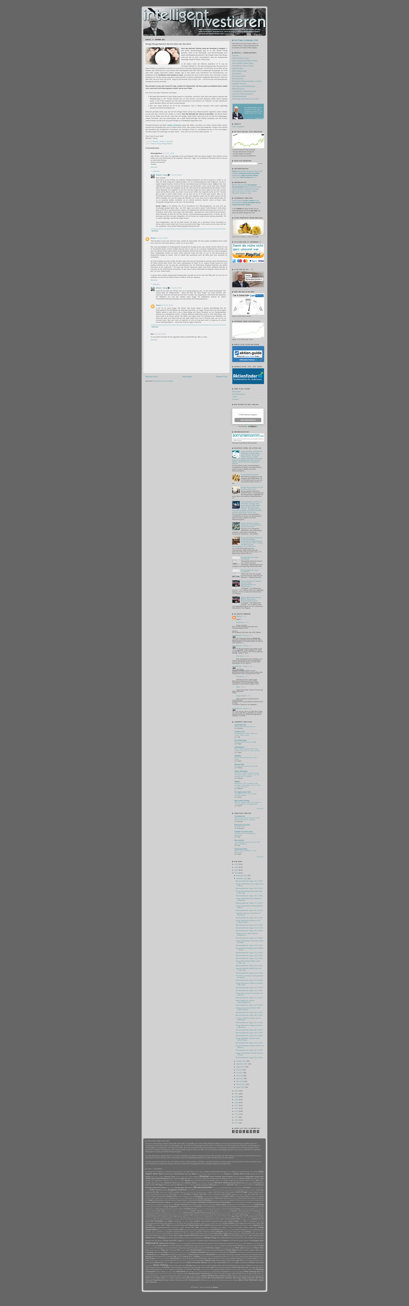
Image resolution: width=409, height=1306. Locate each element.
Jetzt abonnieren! (248, 420)
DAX (257, 1198)
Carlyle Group (163, 1192)
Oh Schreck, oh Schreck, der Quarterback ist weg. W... (249, 976)
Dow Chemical (256, 1202)
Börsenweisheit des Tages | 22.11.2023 (249, 931)
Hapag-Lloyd (190, 1217)
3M (154, 1172)
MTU (196, 1240)
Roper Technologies (228, 1254)
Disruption (193, 1202)
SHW (147, 1260)
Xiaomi (231, 1280)
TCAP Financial (150, 1267)
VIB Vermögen (226, 1274)
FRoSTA (205, 1211)
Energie (165, 1206)
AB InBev (183, 1171)
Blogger (215, 1287)
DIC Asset (186, 1202)
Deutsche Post (259, 1200)
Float (227, 1209)
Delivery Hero (163, 1200)
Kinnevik (239, 1227)
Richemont (158, 1254)
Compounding (197, 1196)
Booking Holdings (243, 1185)
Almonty (227, 1174)
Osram (212, 1245)
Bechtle (158, 1183)
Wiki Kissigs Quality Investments (244, 1278)
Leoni (234, 1232)
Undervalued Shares (240, 849)
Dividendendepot (225, 1202)
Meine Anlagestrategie (239, 71)
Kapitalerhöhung (150, 1227)
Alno (231, 1174)
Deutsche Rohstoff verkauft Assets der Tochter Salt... (248, 969)
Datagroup (226, 1198)
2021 (237, 1094)
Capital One (241, 1190)
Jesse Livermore (248, 1223)
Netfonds (195, 1243)
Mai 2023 (239, 1076)
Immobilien (158, 1221)
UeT (187, 1272)
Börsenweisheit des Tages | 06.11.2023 (249, 1030)
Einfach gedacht (237, 200)
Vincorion (245, 1274)
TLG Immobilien (178, 1269)
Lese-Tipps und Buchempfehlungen (243, 86)
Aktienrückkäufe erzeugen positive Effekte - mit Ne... (249, 949)
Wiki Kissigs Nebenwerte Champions (220, 1278)
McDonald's (238, 1235)
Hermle (147, 1219)
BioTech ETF (186, 1185)
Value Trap (260, 1272)
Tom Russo (196, 1269)
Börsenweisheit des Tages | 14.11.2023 (249, 980)
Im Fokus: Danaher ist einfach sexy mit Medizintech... (248, 1019)
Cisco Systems (226, 1194)
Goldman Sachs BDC (209, 1215)
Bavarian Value (239, 764)
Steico (225, 1262)
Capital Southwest (250, 1190)
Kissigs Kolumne (162, 1229)
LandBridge (255, 1230)
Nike (259, 1243)
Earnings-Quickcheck (181, 1204)
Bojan (238, 687)
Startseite (187, 376)
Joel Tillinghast (157, 1225)
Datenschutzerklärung (239, 96)
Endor (161, 1206)
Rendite (232, 1252)
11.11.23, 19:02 (176, 175)
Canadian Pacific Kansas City (219, 1190)
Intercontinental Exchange (209, 1221)
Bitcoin (193, 1185)
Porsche (187, 1250)
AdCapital (224, 1172)
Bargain (187, 1180)
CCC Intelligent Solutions (200, 1192)
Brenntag (233, 1187)
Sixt (155, 1260)
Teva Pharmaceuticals (225, 1267)
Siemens (151, 1260)
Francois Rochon (150, 1211)
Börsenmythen (171, 1187)
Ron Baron (218, 1254)
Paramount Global (231, 1246)
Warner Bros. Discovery (194, 1276)
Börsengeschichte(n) (239, 76)
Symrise (237, 1265)
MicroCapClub (239, 840)
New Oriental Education (226, 1243)
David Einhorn (234, 1198)
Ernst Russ (198, 1206)
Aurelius (247, 1178)
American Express (159, 1176)
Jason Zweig (168, 1223)
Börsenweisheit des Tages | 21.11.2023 (249, 938)
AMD (152, 1176)
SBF (175, 1256)
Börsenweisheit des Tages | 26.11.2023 (249, 910)
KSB (236, 1230)
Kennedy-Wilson (204, 1227)
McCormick (231, 1235)
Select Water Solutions (252, 1256)
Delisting (156, 1200)
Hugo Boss (244, 1219)
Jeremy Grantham (228, 1223)
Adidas (229, 1171)
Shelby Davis (211, 1258)
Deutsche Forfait (235, 1200)
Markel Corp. (157, 1235)
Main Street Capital (221, 1234)
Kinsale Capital (248, 1227)
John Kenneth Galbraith (178, 1225)
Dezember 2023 (242, 875)
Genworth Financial (200, 1213)
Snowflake (189, 1260)
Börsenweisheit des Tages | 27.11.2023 (249, 903)
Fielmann (181, 1209)
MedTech (154, 1238)
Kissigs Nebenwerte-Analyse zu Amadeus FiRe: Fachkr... (249, 984)
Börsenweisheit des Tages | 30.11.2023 (249, 881)
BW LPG (189, 1190)
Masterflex (201, 1235)
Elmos (235, 1204)
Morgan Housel (168, 1240)
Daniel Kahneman (209, 1198)
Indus (165, 1221)
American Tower (169, 1177)
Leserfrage (247, 1232)
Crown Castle (155, 1198)
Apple (182, 1178)
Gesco (218, 1213)
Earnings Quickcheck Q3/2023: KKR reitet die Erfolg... (248, 1009)
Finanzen (153, 144)
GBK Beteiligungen (255, 1211)
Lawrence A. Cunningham (165, 1232)
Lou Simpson (175, 1234)
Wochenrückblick (194, 1280)
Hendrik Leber (227, 1217)
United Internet (216, 1272)
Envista (180, 1206)
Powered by (242, 426)
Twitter (234, 397)
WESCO (167, 1278)
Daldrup (195, 1198)
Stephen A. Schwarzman (242, 1262)
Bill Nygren (159, 1185)
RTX (242, 1254)
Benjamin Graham (191, 1183)
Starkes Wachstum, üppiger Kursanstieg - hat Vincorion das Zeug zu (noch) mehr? (251, 525)
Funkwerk (234, 1211)
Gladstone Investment (156, 1215)
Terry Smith (210, 1267)
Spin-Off (239, 1260)
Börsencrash (259, 1185)
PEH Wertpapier (159, 1248)
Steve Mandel (259, 1262)
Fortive (252, 1209)
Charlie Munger (241, 1192)
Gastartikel (245, 1211)
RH (146, 1254)
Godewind (186, 1215)
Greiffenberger (259, 1215)
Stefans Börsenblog (240, 771)
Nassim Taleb (248, 1241)
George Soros (211, 1213)
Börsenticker (189, 1187)
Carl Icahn (155, 1192)
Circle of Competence (214, 1194)
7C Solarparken (168, 1172)
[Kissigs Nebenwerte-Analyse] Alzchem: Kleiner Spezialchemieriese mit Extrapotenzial (251, 583)
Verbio (161, 1273)
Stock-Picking (160, 1265)
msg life (192, 1241)
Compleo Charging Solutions (185, 1196)
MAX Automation (218, 1235)
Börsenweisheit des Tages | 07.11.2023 (249, 1022)
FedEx (152, 1209)
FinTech (194, 1209)
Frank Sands (161, 1211)
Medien (148, 1237)
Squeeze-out (158, 1262)
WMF (186, 1280)
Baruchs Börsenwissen (239, 185)
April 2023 (240, 1078)
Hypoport (255, 1219)
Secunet (241, 1256)
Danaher (200, 1198)
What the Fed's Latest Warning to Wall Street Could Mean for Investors (246, 819)
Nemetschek (179, 1243)
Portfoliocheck (196, 1250)
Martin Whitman (174, 1235)
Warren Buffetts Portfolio (223, 1276)
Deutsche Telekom (164, 1202)
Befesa (162, 1183)
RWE (152, 1256)
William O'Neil (173, 1280)
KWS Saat (249, 1229)
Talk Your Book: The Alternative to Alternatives (245, 834)
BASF (217, 1180)
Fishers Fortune (221, 1209)
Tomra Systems (205, 1269)
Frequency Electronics (183, 1211)
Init (183, 1221)
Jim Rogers (257, 1223)
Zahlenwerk (253, 1280)
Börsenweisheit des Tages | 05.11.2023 (249, 1033)
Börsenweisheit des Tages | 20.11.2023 (249, 945)
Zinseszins (153, 1282)
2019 (237, 1100)
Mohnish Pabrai (253, 1238)
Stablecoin (166, 1262)
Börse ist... (251, 1185)
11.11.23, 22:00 (162, 238)
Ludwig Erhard (194, 1234)
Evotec (234, 1206)
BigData (251, 1183)
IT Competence (252, 1221)
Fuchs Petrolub (223, 1211)
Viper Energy (252, 1274)
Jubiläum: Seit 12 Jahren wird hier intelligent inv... (247, 934)
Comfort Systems (150, 1196)
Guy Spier (170, 1217)
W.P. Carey (159, 1276)
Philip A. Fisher (259, 1248)
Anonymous (240, 622)
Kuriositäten (242, 1230)
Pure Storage (171, 1252)
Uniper (209, 1271)
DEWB (176, 1202)
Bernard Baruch (236, 1183)
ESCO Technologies (209, 1206)
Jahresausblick (149, 1223)
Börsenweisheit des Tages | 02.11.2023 (249, 1050)
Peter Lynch (239, 1247)
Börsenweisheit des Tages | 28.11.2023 (249, 896)
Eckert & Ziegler (197, 1204)
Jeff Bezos (196, 1223)
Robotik (186, 1254)
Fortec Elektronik (245, 1209)
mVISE (231, 1241)
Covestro (147, 1198)
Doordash (249, 1202)
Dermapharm (172, 1200)
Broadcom (239, 1188)
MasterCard (194, 1235)
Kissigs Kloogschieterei (164, 144)
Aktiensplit (188, 1174)
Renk (237, 1252)
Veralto (157, 1273)
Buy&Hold (182, 1189)
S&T (156, 1256)
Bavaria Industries (239, 1180)
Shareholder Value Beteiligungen (197, 1258)
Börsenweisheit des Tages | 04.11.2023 (249, 1035)
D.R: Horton (181, 1198)
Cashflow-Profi (239, 732)
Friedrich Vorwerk (196, 1211)
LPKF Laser (186, 1233)
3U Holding (158, 1172)
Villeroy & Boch (237, 1274)
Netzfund (201, 1243)
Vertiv (211, 1274)
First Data (208, 1209)
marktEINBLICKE (240, 725)
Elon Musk (241, 1204)
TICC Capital (169, 1269)
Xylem (236, 1280)
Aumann (242, 1178)
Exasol (238, 1206)
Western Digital (174, 1278)
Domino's (243, 1202)
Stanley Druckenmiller (193, 1262)
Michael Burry (199, 1238)
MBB (225, 1235)
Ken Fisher (195, 1227)
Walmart (166, 1276)
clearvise (234, 1194)
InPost (186, 1221)
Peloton (167, 1248)
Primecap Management (218, 1250)
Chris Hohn (180, 1194)
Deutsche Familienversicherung (220, 1200)
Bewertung (245, 1183)
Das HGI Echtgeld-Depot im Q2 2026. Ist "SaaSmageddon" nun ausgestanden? (247, 803)
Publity (165, 1252)
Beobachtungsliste (238, 89)
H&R (174, 1217)
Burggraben (250, 171)
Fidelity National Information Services (166, 1209)
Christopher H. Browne (191, 1194)
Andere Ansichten (215, 1177)
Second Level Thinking (233, 1256)
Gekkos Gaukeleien (177, 1213)
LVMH (201, 1234)
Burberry (165, 1190)
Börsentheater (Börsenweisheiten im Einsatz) (246, 81)
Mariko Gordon (250, 1234)
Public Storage (158, 1252)
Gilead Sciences (245, 1213)
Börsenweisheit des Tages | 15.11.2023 (249, 973)
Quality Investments (174, 125)
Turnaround (236, 177)
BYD (193, 1190)
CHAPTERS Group (218, 1192)
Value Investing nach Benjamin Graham (244, 61)
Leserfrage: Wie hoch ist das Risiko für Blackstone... (248, 914)
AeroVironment (245, 1172)
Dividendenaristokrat (213, 1202)
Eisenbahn (230, 1204)
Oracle (201, 1246)
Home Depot (176, 1219)
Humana (249, 1219)
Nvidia (160, 1245)
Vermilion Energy (182, 1274)
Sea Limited (222, 1256)
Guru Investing (162, 1217)
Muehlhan (201, 1241)
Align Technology (202, 1174)
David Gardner (242, 1198)
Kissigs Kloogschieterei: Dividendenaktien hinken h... (249, 906)
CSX (160, 1198)
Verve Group (218, 1274)
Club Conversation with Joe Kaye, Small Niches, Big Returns (247, 843)
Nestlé (185, 1243)
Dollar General (235, 1202)
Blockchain (224, 1185)
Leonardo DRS (228, 1231)
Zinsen (147, 1282)
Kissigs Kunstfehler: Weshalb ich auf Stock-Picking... (247, 1039)
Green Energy (243, 1215)
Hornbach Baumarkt (192, 1219)
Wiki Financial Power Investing (196, 1278)
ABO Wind (190, 1172)
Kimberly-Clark (232, 1227)
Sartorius (170, 1256)
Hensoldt (250, 1217)
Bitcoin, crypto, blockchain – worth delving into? (245, 851)
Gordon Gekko (221, 1215)
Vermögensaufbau (194, 1274)
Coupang (261, 1196)
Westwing (183, 1278)
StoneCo (171, 1265)
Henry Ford (235, 1217)
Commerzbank (161, 1196)
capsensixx (148, 1192)
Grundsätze (243, 173)
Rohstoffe (211, 1254)
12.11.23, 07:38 (160, 334)
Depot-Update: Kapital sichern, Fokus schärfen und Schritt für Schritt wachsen (247, 750)
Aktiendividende (169, 1174)
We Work (153, 1278)
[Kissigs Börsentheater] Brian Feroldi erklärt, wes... (248, 962)
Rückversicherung (258, 1254)
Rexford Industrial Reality (257, 1252)
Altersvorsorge (244, 1174)
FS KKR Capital (213, 1211)
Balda (156, 1180)
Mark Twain (148, 1235)
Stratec (183, 1265)
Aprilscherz (188, 1178)
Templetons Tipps (245, 193)
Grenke (147, 1217)
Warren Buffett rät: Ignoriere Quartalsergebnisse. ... (245, 1001)
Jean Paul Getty (188, 1223)
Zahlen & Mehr (243, 1280)
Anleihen (148, 1178)
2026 (237, 864)
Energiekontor (173, 1206)
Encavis (157, 1206)
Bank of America (164, 1180)
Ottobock (217, 1245)
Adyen (238, 1171)
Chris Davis (172, 1194)
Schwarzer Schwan (206, 1256)
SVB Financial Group (228, 1265)
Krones (229, 1229)
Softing (218, 1260)
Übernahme (180, 1271)
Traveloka (250, 1269)
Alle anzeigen (260, 808)
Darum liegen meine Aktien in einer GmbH (245, 99)
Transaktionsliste (236, 1269)
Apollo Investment (174, 1178)
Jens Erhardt (219, 1223)
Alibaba (194, 1174)
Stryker (199, 1265)
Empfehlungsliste (150, 1206)
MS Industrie (185, 1240)
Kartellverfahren (175, 1227)
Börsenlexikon (236, 73)
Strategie (255, 175)
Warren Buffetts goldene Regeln (242, 63)
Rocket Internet (194, 1254)
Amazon (148, 1177)
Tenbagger (197, 1267)
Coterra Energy (254, 1196)
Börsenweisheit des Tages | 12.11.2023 (249, 990)
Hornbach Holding (204, 1219)
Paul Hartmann (254, 1246)
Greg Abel (251, 1215)
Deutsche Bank (192, 1200)
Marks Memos (165, 1235)
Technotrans (166, 1267)
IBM (151, 1221)
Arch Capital (195, 1178)
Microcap (219, 1238)
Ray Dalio (223, 1252)
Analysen (204, 1176)
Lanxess (153, 1231)
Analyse (234, 171)
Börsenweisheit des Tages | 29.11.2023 (249, 888)
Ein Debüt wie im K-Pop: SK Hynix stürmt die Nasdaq (245, 794)
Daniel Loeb (219, 1198)
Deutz (172, 1202)
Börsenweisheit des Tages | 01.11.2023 (249, 1057)
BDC (257, 1180)
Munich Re (219, 1241)
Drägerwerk (153, 1204)
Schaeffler (179, 1256)
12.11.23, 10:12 (167, 305)
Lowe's (181, 1233)
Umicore (196, 1271)
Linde (155, 1233)
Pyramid (184, 1252)
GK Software (253, 1213)
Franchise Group (259, 1209)
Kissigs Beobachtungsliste (249, 475)
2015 (237, 1111)
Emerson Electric (248, 1204)
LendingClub (219, 1232)
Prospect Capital (254, 1250)
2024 (237, 870)
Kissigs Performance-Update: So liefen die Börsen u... (250, 1046)
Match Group (209, 1235)
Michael (153, 238)
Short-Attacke (252, 1258)
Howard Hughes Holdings (222, 1219)
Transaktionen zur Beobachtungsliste (244, 91)
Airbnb (256, 1172)
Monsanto (154, 1241)
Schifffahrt (196, 1256)
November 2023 (242, 878)
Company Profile (171, 1196)
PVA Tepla (178, 1252)
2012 (237, 1120)
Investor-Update (248, 200)
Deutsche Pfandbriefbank (247, 1200)
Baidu (152, 1180)
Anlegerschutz (259, 1177)
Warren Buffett (208, 1275)
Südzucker (204, 1265)
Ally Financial (220, 1174)
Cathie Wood (189, 1192)
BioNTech (174, 1185)
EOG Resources (187, 1206)
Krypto (233, 1229)
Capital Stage (259, 1190)
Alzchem (252, 1174)
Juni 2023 (239, 1073)
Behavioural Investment (242, 825)
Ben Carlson (181, 1183)
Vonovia (147, 1276)
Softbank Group (210, 1260)
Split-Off (245, 1260)
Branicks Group (226, 1188)
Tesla (216, 1267)
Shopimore (245, 1258)
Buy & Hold (258, 171)
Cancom (230, 1190)
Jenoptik (213, 1223)
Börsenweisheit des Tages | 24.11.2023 (249, 925)
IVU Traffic (260, 1221)
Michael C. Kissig (161, 175)
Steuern (252, 1262)
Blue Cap (234, 1185)
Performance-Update (244, 205)
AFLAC (251, 1171)
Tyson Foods (168, 1271)
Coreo (220, 1196)
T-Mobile (248, 1265)
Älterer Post (221, 376)
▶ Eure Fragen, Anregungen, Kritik (245, 40)
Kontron (195, 1230)
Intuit (225, 1221)
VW (155, 1276)
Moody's (160, 1241)
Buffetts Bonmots (250, 187)
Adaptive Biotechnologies (212, 1172)
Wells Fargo (160, 1278)
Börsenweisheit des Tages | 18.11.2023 (249, 955)
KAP (262, 1225)
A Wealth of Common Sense (243, 832)
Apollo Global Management (160, 1178)
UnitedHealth (225, 1272)
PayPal (261, 1245)
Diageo (181, 1202)
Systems (242, 1265)
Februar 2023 (241, 1084)
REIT (227, 1252)
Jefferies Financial (205, 1223)
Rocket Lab (202, 1254)
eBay (190, 1204)
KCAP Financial (185, 1227)
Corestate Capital (228, 1196)
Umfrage (191, 1272)
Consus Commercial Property (211, 1196)
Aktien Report (158, 1173)
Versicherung (205, 1274)
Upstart (241, 1272)
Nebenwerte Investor (167, 1243)
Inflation (170, 1221)
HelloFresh (207, 1217)
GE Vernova (165, 1213)
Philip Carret (149, 1250)
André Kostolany (227, 1177)
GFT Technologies (234, 1213)
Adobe (234, 1172)
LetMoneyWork (239, 747)
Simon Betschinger (240, 740)
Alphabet (236, 1174)
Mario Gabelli (259, 1234)
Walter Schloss (181, 1276)
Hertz (151, 1219)
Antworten (154, 167)
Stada (171, 1262)
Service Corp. (159, 1258)
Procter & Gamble (242, 1250)
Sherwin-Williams (221, 1258)
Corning (236, 1196)
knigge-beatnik (241, 696)
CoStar (242, 1196)
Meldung (161, 1237)
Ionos (241, 1221)
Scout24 (216, 1256)
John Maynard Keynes (192, 1225)
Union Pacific (203, 1272)
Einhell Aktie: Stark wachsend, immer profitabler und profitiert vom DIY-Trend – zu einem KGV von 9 (247, 785)
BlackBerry (198, 1185)
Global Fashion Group (170, 1215)
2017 (237, 1105)
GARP (240, 1211)
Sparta (234, 1260)
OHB (184, 1245)
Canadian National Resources (203, 1190)
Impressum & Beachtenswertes (242, 94)
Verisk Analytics (167, 1273)
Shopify (238, 1258)
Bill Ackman (257, 1183)
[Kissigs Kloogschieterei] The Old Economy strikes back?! (252, 488)
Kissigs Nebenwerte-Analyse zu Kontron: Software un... (249, 1026)
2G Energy (148, 1172)
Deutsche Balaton (182, 1200)
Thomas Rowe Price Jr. (157, 1269)
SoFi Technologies (198, 1260)
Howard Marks (235, 1219)
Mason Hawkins (184, 1235)
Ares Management (211, 1178)
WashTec (235, 1276)
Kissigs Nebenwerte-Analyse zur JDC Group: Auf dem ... (248, 921)
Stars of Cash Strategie (215, 1262)
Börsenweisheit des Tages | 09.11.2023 (249, 1012)
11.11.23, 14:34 (168, 153)
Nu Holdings (153, 1245)
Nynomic (165, 1245)
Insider (191, 1221)
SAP (166, 1256)
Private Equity (231, 1250)
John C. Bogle (165, 1225)
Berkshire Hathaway (222, 1182)
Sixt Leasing (160, 1260)
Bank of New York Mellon (177, 1180)
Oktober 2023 (241, 1061)
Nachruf (235, 1241)
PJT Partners (172, 1250)
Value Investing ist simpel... (241, 58)
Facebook (235, 399)
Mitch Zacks (244, 1238)
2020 (237, 1097)
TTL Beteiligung (258, 1269)
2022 (237, 1091)
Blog (228, 1185)
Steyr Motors (149, 1265)
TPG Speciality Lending (217, 1269)
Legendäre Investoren (239, 84)
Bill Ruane (167, 1185)
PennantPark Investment (198, 1248)
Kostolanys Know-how (205, 1230)
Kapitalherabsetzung (163, 1227)
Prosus (261, 1250)
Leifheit (212, 1232)
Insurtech (197, 1221)
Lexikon (254, 1231)
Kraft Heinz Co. (217, 1229)
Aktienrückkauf (179, 1174)
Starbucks (204, 1262)
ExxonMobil (248, 1206)
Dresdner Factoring (162, 1204)
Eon (193, 1206)
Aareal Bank (177, 1172)
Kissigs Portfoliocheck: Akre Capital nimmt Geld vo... (250, 885)
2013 (237, 1117)
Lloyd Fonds (166, 1234)
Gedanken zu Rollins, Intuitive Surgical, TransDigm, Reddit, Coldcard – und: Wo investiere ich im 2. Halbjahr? (246, 774)
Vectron (152, 1274)
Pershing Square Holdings (227, 1248)
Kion (255, 1227)
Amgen (191, 1176)
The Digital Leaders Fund (242, 792)
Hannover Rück (181, 1217)
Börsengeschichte (151, 1187)
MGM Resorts (188, 1238)
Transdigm (244, 1269)
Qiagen (189, 1252)
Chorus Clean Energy (151, 1194)
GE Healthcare (156, 1213)
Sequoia (261, 1256)
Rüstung (148, 1256)
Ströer (194, 1265)
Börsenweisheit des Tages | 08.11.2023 (249, 1015)
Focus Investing (235, 1209)
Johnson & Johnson (217, 1225)
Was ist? (253, 177)
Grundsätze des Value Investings (243, 66)
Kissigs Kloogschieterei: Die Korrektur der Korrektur (249, 994)
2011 (237, 1123)
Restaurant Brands (244, 1252)
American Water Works (182, 1176)
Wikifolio (166, 1280)
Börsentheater (252, 185)
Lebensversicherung (179, 1232)
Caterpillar (182, 1192)
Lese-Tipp (240, 1232)
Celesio (210, 1192)
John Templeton (205, 1225)
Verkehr (175, 1273)
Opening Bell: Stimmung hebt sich (244, 726)
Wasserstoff (247, 1276)
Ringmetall (164, 1254)
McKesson (245, 1235)
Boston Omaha (217, 1187)
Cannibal (234, 1190)
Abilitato (237, 781)
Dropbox (171, 1204)
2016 (237, 1108)
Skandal (166, 1260)
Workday (208, 1280)
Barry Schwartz (196, 1180)
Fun (229, 1211)
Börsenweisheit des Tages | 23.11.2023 (249, 928)
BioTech (180, 1185)
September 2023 (242, 1064)
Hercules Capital (258, 1217)
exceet (243, 1206)
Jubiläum (236, 1225)
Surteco (219, 1265)
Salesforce (161, 1256)
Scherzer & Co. (188, 1256)
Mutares (225, 1240)
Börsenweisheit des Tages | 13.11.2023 (249, 988)
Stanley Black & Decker (179, 1262)
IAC (260, 1219)
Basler (221, 1180)
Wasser (240, 1276)
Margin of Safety (240, 1234)
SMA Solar (176, 1260)
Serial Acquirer (150, 1258)
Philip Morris (157, 1250)
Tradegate (228, 1269)
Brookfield (246, 1187)
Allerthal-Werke (211, 1174)
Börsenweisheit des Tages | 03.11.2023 (249, 1043)
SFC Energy (183, 1258)
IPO (244, 1221)
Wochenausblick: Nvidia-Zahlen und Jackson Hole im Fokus (245, 734)
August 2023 (241, 1067)
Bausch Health (228, 1180)
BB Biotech (252, 1180)
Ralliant (217, 1252)
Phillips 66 (164, 1250)
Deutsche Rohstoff (151, 1202)
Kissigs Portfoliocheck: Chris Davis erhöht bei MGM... (249, 941)
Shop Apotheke (231, 1258)
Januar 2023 (240, 1087)
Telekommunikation (177, 1267)
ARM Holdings (232, 1178)
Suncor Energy (211, 1265)
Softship (223, 1260)
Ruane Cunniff (248, 1254)
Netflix (189, 1243)
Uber (174, 1272)
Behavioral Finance (171, 1183)
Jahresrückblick (159, 1223)
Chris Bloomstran (163, 1194)
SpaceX (229, 1260)
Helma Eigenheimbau (217, 1217)
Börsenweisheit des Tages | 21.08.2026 (250, 571)
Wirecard (181, 1280)
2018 (237, 1102)
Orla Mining (207, 1245)
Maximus (239, 616)
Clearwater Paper (242, 1194)
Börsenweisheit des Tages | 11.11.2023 (249, 998)
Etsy (219, 1206)
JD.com (174, 1223)
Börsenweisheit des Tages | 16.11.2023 (249, 966)
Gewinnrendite (224, 1213)
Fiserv (214, 1209)
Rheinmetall (151, 1254)
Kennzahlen (213, 1227)
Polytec (182, 1250)
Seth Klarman (175, 1258)
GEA (170, 1213)
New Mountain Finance (211, 1243)
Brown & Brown (255, 1187)
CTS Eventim (165, 1198)
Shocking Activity (239, 826)
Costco (246, 1196)
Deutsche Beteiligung (205, 1200)
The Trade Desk (253, 1267)
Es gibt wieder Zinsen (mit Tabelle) (245, 742)
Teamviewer (158, 1267)
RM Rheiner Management (176, 1254)
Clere (249, 1194)
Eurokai (222, 1206)
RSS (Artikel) (236, 391)
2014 (237, 1114)
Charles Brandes (230, 1192)
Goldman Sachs (198, 1215)
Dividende (235, 173)
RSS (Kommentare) (238, 394)
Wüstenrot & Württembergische (220, 1280)
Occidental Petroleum (175, 1246)
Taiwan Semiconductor (257, 1265)
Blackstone (213, 1185)
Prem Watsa (206, 1250)
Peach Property (149, 1248)
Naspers (241, 1241)
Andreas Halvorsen (239, 1177)
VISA (258, 1274)
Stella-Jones (230, 1262)
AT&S (237, 1178)
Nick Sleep (246, 1243)
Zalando (261, 1280)
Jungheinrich (256, 1225)
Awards (259, 1178)
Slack (171, 1260)
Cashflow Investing (173, 1192)
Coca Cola (254, 1194)
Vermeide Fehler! (237, 68)
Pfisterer (247, 1248)
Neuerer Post (151, 376)
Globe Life (180, 1215)
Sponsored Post (253, 1260)
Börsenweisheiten (238, 79)
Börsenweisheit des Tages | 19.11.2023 (249, 953)
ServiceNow (166, 1258)
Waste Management (257, 1276)
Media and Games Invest (256, 1235)
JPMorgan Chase (228, 1225)
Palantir (222, 1246)
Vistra (262, 1273)
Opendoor (191, 1246)
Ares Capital (202, 1178)
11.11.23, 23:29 (176, 288)
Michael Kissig (210, 1237)
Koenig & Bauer (188, 1229)
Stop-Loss (177, 1265)
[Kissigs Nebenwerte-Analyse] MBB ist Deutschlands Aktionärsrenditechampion (251, 599)
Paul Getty (246, 1245)
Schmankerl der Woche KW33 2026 (246, 766)
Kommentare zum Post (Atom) (163, 381)
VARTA (147, 1273)
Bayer (247, 1180)
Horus (212, 1219)
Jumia (250, 1225)
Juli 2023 (239, 1070)
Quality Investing (246, 175)
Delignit (150, 1200)
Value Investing (245, 177)
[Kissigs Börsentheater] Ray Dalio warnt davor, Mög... (249, 892)
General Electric (188, 1213)
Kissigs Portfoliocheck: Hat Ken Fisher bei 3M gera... (249, 1054)
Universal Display (234, 1271)
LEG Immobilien (190, 1231)
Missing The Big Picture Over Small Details (245, 758)
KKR (181, 1229)
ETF (216, 1206)
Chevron (261, 1192)
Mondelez (261, 1238)
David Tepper (251, 1198)
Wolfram (203, 1280)
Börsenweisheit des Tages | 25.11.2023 (249, 918)
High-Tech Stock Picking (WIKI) (162, 1219)
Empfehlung (259, 1204)
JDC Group (179, 1223)
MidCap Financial (234, 1238)
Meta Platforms (179, 1238)
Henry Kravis (243, 1217)
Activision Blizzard (199, 1171)
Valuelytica (237, 756)
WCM (147, 1278)
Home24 (183, 1219)
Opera (197, 1246)
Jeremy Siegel (239, 1223)
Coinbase (261, 1194)
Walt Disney (173, 1276)
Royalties (238, 1254)
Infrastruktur (178, 1221)
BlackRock (205, 1185)
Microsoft (225, 1238)
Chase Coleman (253, 1192)
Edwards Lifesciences (209, 1204)
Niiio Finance (254, 1243)
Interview (220, 1221)
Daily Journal (189, 1198)
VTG (152, 1276)
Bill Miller (152, 1185)
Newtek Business (238, 1243)
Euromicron (228, 1206)
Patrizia (239, 1245)
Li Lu (258, 1232)
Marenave (231, 1234)
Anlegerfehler (242, 171)
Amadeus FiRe (260, 1174)
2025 (237, 867)
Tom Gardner (188, 1269)
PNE (178, 1250)
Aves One (253, 1178)
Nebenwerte (236, 175)
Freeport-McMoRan (171, 1211)
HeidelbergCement (199, 1217)
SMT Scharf (183, 1260)
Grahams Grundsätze (244, 189)
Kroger (225, 1229)
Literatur (160, 1233)
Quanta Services (210, 1252)
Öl (186, 1245)
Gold (191, 1215)
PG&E (252, 1248)
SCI (212, 1256)
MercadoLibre (169, 1238)
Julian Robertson (243, 1225)
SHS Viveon (260, 1258)
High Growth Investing (241, 801)
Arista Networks (223, 1178)
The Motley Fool (239, 816)
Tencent (203, 1267)
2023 (237, 873)
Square (151, 1262)
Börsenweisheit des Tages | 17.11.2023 (249, 958)
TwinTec (157, 1272)
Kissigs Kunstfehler (253, 173)
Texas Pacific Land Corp (240, 1267)
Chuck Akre (203, 1194)
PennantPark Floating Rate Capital (179, 1248)
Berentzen (211, 1183)
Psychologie (149, 1252)
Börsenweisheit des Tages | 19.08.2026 (250, 558)
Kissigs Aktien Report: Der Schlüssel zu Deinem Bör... (248, 899)
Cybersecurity (173, 1198)
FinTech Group (201, 1209)
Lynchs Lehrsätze (245, 191)
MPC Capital (178, 1240)
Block (218, 1185)
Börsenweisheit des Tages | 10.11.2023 (249, 1005)
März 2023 (240, 1081)
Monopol (148, 1241)
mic (194, 1238)
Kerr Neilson (222, 1227)
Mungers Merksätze (210, 1241)
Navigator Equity (258, 1240)
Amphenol (196, 1177)
